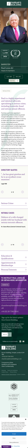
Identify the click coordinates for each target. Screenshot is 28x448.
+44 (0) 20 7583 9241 (10, 311)
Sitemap (4, 370)
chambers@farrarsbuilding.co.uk (12, 359)
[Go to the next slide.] (22, 192)
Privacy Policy (17, 446)
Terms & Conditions (12, 370)
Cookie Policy (5, 372)
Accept (14, 434)
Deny (14, 438)
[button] (25, 419)
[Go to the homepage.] (14, 5)
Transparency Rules (7, 362)
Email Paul (12, 80)
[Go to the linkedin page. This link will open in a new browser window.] (20, 341)
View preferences (14, 442)
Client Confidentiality (8, 366)
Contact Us (5, 284)
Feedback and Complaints (9, 364)
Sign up (5, 334)
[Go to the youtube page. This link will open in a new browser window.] (23, 341)
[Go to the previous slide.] (2, 192)
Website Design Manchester (9, 374)
